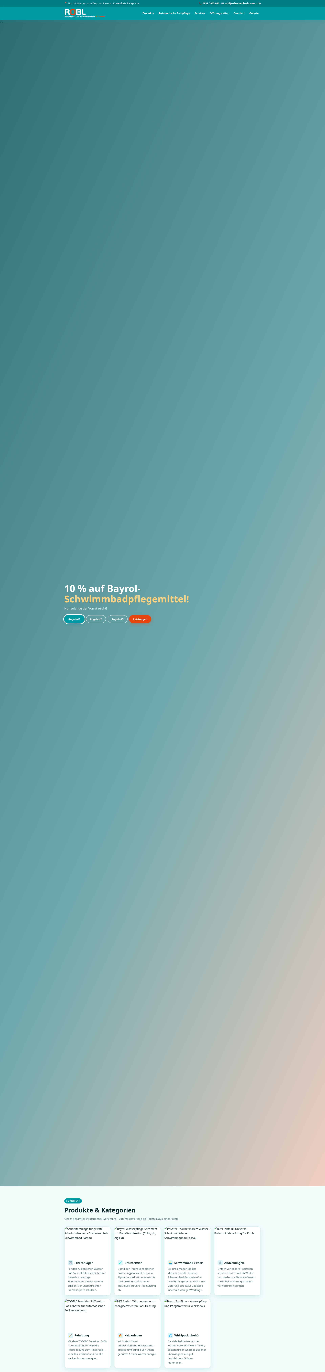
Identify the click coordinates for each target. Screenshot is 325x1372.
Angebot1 (74, 619)
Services (200, 13)
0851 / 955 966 (211, 3)
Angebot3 (118, 619)
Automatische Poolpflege (174, 13)
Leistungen (140, 619)
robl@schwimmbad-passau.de (243, 3)
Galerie (254, 13)
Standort (239, 13)
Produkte (148, 13)
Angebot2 (96, 619)
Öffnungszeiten (219, 13)
